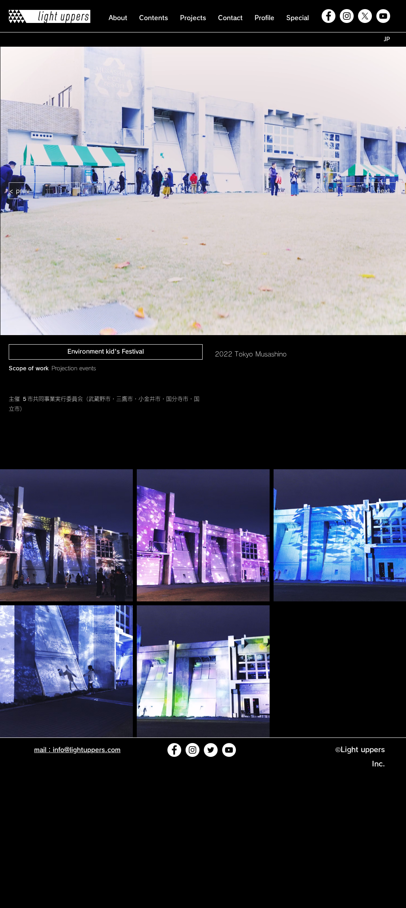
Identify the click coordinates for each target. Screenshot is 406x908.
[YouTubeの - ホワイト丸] (383, 16)
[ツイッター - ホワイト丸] (211, 750)
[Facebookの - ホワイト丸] (328, 16)
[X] (365, 16)
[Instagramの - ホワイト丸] (347, 16)
